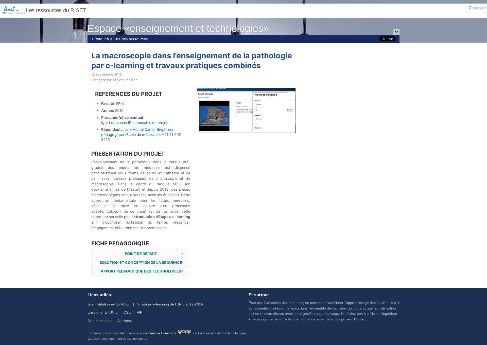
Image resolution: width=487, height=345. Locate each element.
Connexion (477, 8)
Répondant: (112, 129)
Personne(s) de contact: (122, 117)
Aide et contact (99, 321)
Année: (108, 110)
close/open (396, 32)
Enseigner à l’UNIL (102, 312)
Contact (360, 319)
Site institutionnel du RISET (109, 304)
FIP (139, 312)
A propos (124, 321)
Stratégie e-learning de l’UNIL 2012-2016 (170, 304)
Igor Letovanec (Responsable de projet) (135, 122)
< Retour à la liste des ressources (119, 39)
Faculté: (108, 103)
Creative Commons (162, 333)
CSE (127, 312)
